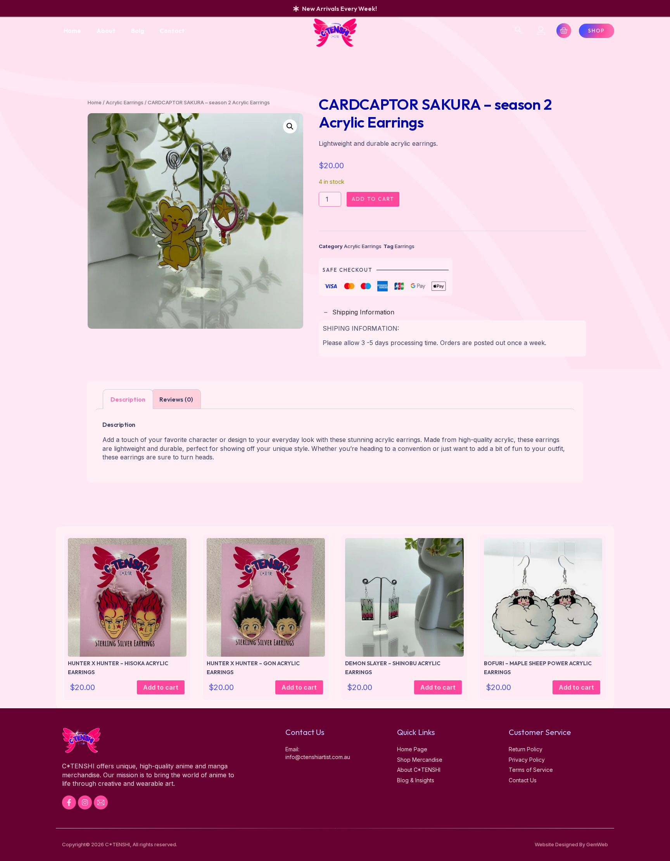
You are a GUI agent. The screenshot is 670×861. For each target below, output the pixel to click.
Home (72, 31)
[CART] (563, 30)
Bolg (137, 31)
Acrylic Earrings (124, 102)
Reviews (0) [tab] (176, 399)
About (106, 31)
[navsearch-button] (518, 30)
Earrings (404, 246)
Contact (172, 31)
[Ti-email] (101, 802)
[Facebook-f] (69, 802)
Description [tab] (128, 399)
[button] (290, 126)
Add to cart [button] (160, 687)
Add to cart (373, 199)
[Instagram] (85, 802)
